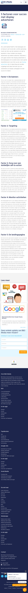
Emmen (2, 416)
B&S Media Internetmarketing (7, 377)
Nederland (9, 418)
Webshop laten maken (6, 521)
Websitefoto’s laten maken (7, 526)
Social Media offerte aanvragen (8, 480)
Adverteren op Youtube (6, 449)
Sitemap (14, 588)
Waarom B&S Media (5, 492)
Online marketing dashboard (7, 441)
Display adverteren (5, 451)
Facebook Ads (4, 474)
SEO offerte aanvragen (6, 404)
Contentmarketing (5, 393)
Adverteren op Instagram (6, 476)
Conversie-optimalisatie (6, 524)
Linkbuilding (3, 397)
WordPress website (5, 530)
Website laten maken (5, 519)
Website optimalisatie (6, 522)
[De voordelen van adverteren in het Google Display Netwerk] (14, 284)
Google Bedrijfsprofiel (6, 395)
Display (13, 34)
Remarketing (4, 454)
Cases (2, 499)
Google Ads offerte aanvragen (7, 456)
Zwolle (2, 411)
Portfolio (3, 501)
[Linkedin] (8, 40)
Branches (3, 494)
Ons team (3, 496)
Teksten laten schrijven (6, 400)
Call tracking (4, 443)
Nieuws (2, 506)
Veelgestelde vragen (5, 512)
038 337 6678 (5, 563)
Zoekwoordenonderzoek (6, 402)
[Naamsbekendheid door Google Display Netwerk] (14, 304)
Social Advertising (5, 440)
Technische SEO (4, 398)
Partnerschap (4, 508)
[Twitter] (11, 40)
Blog (2, 505)
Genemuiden (4, 413)
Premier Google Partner (6, 510)
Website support (4, 513)
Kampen (3, 409)
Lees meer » (23, 327)
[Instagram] (5, 40)
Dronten (2, 415)
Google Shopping (5, 452)
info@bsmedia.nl (6, 565)
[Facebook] (2, 40)
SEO (2, 434)
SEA (23, 34)
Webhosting (3, 528)
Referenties (3, 497)
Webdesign (3, 438)
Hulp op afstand (20, 588)
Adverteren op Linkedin (6, 478)
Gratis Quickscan (4, 490)
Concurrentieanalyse (5, 391)
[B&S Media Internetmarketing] (6, 2)
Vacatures (3, 503)
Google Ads (18, 34)
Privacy (9, 588)
